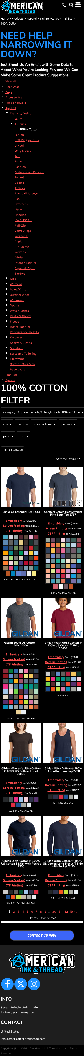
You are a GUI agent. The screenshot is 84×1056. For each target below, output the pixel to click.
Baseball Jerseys (26, 193)
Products (18, 18)
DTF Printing (14, 530)
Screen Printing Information (20, 1007)
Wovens (20, 252)
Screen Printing (14, 525)
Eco (17, 199)
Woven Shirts (19, 310)
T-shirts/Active (49, 18)
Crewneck (21, 204)
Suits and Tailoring (23, 353)
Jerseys (20, 188)
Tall (17, 156)
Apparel (32, 18)
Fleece (14, 321)
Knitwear (16, 337)
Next (73, 911)
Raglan (19, 241)
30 (54, 911)
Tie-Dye (20, 273)
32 (66, 911)
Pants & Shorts (21, 316)
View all (10, 81)
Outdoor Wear (19, 295)
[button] (71, 4)
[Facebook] (7, 984)
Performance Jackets (24, 332)
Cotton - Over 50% (22, 364)
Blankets (11, 375)
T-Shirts (67, 18)
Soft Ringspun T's (27, 140)
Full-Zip (20, 225)
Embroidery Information (17, 1012)
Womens (16, 284)
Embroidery (14, 520)
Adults (19, 257)
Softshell (16, 348)
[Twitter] (20, 984)
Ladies (19, 134)
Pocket (19, 177)
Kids (13, 278)
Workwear (21, 236)
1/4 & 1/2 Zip (23, 220)
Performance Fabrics (29, 172)
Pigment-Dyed (25, 268)
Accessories (13, 97)
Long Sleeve (23, 150)
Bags (8, 92)
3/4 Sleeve (22, 247)
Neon (18, 209)
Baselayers (17, 369)
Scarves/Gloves (21, 343)
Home (5, 18)
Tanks (19, 161)
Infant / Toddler (25, 262)
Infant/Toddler (20, 327)
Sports (19, 182)
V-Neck (19, 145)
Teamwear (17, 358)
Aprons (10, 380)
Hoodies (20, 214)
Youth (19, 119)
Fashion (20, 167)
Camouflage (23, 230)
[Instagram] (34, 984)
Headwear (12, 86)
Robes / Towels (15, 102)
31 (60, 911)
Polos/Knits (18, 289)
